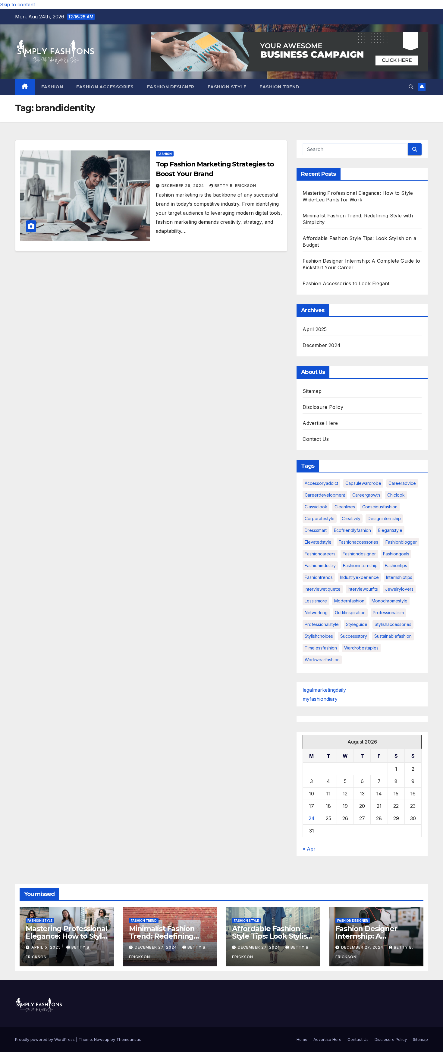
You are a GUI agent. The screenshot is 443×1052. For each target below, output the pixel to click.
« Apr (309, 849)
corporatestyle (320, 518)
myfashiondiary (320, 699)
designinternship (384, 518)
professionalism (388, 612)
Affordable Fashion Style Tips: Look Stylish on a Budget (271, 936)
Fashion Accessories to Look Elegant (346, 283)
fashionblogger (401, 542)
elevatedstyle (318, 542)
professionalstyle (322, 624)
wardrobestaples (361, 647)
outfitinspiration (350, 612)
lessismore (316, 600)
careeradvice (402, 483)
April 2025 (315, 329)
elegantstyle (390, 530)
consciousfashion (379, 506)
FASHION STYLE (227, 87)
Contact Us (316, 439)
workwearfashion (322, 659)
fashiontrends (319, 577)
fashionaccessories (358, 542)
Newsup (101, 1039)
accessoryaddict (321, 483)
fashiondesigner (359, 553)
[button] (411, 87)
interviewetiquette (323, 589)
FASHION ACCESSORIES (105, 87)
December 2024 (322, 345)
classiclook (316, 506)
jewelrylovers (399, 589)
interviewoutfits (363, 589)
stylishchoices (319, 636)
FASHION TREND (279, 87)
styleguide (356, 624)
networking (316, 612)
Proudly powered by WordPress (45, 1039)
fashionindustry (320, 565)
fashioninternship (360, 565)
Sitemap (312, 391)
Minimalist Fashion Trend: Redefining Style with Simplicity (164, 936)
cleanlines (345, 506)
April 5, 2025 (46, 947)
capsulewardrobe (363, 483)
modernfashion (349, 600)
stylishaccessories (393, 624)
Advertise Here (320, 423)
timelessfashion (321, 647)
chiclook (396, 495)
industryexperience (359, 577)
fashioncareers (320, 553)
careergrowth (366, 495)
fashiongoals (396, 553)
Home (302, 1039)
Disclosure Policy (323, 407)
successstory (353, 636)
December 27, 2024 (156, 947)
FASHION (52, 87)
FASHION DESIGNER (170, 87)
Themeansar (128, 1039)
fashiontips (396, 565)
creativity (351, 518)
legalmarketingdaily (324, 690)
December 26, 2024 (183, 185)
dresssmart (316, 530)
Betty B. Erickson (235, 185)
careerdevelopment (325, 495)
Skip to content (17, 5)
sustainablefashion (393, 636)
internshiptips (399, 577)
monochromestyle (389, 600)
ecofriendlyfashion (352, 530)
